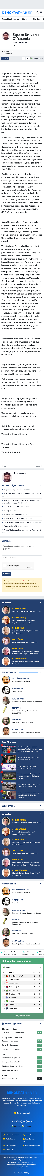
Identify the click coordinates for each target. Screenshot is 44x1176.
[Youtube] (28, 1121)
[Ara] (38, 13)
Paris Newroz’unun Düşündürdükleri (18, 522)
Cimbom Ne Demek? (32, 1157)
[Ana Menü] (41, 13)
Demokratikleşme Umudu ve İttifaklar (27, 702)
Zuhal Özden (17, 639)
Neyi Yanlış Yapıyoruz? (13, 490)
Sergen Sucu (17, 719)
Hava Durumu (30, 1135)
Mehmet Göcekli (19, 608)
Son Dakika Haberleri (32, 1145)
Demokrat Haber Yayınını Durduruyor (26, 611)
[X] (16, 1121)
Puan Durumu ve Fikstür (30, 1140)
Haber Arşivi (10, 1149)
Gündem (36, 19)
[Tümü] (41, 603)
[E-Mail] (14, 46)
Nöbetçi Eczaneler (12, 1135)
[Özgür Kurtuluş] (6, 620)
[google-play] (27, 1126)
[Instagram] (20, 1121)
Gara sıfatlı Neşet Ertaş (21, 681)
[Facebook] (12, 1121)
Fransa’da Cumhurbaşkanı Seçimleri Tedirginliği (23, 530)
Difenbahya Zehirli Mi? (21, 1160)
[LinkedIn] (24, 1121)
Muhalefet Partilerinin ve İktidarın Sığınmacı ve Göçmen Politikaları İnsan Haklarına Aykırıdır (25, 652)
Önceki (6, 466)
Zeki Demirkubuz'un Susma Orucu (25, 642)
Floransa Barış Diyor (12, 526)
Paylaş (6, 58)
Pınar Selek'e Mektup (12, 507)
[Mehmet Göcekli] (6, 610)
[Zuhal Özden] (6, 641)
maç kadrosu (31, 1164)
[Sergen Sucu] (6, 721)
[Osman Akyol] (6, 731)
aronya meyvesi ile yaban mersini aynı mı (21, 1162)
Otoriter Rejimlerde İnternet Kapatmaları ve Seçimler (23, 622)
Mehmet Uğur (18, 628)
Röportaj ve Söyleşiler (16, 1157)
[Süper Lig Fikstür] (41, 1024)
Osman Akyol (18, 730)
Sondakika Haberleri (10, 19)
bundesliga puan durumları (16, 1164)
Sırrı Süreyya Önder (20, 678)
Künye (6, 1157)
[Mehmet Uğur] (6, 630)
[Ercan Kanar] (6, 651)
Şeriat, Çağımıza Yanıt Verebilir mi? (26, 732)
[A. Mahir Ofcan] (6, 700)
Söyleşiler (26, 19)
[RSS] (31, 1121)
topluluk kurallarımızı (21, 581)
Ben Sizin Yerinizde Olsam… (23, 722)
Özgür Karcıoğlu (19, 659)
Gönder (6, 574)
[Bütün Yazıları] (41, 485)
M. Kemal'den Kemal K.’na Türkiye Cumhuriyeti (22, 494)
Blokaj (6, 511)
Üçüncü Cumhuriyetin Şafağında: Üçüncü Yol (25, 712)
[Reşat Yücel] (6, 711)
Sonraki (37, 466)
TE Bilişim (27, 1173)
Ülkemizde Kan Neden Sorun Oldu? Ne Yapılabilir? (26, 663)
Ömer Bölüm (17, 689)
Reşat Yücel (17, 708)
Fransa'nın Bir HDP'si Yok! (14, 518)
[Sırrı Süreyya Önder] (6, 680)
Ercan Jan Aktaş (20, 42)
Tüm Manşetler (11, 1145)
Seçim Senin (17, 691)
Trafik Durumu (10, 1139)
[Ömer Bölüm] (6, 690)
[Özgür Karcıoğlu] (6, 661)
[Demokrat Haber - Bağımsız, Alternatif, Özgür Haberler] (17, 12)
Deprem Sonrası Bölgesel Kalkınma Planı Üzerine (26, 632)
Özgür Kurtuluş (19, 618)
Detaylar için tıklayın (22, 1016)
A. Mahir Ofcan (18, 699)
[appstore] (16, 1126)
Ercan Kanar (17, 648)
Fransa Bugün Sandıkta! (13, 515)
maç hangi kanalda (22, 1167)
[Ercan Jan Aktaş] (6, 36)
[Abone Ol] (36, 59)
